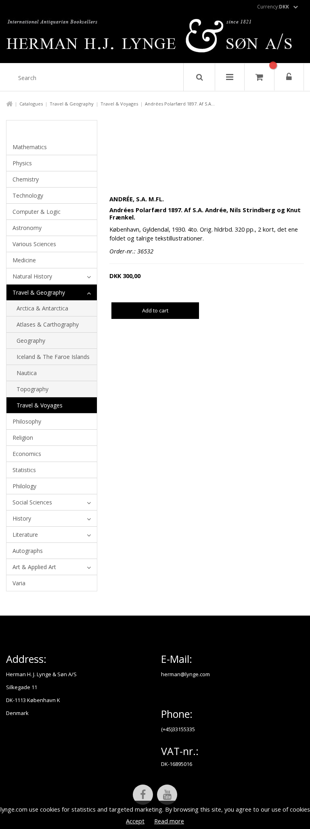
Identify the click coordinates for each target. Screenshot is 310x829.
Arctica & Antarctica (42, 308)
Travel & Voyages (119, 104)
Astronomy (27, 228)
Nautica (27, 373)
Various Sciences (34, 244)
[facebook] (143, 795)
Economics (27, 454)
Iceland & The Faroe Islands (53, 357)
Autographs (28, 551)
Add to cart (155, 310)
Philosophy (27, 421)
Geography (31, 340)
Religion (23, 437)
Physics (22, 163)
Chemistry (26, 179)
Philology (24, 486)
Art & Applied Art (34, 567)
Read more (169, 821)
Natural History (32, 276)
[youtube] (167, 795)
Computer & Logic (37, 211)
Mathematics (30, 147)
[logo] (155, 38)
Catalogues (31, 104)
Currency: (273, 6)
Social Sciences (32, 502)
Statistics (24, 470)
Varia (19, 583)
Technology (28, 195)
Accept (135, 821)
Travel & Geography (72, 104)
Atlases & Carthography (48, 324)
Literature (25, 534)
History (22, 518)
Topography (32, 389)
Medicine (24, 260)
